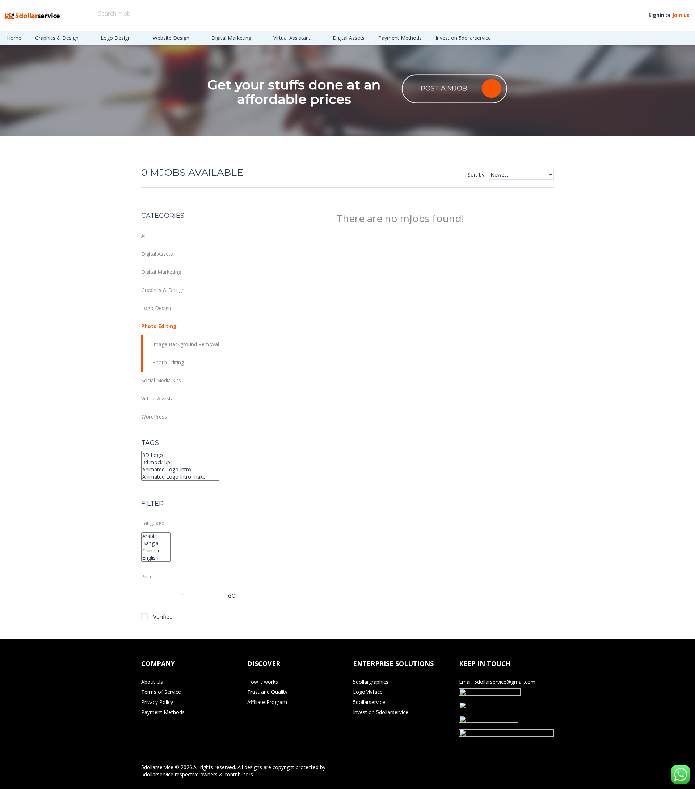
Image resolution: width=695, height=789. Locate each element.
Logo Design (116, 37)
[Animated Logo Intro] (180, 469)
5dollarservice (369, 702)
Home (14, 37)
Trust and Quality (267, 691)
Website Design (172, 37)
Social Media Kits (161, 380)
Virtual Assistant (292, 37)
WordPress (154, 416)
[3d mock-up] (180, 462)
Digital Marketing (232, 37)
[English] (156, 557)
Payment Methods (400, 37)
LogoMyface (368, 691)
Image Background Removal (185, 344)
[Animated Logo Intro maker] (180, 476)
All (144, 235)
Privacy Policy (157, 702)
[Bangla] (156, 543)
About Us (152, 681)
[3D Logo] (180, 455)
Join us (681, 15)
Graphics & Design (57, 37)
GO (231, 595)
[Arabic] (156, 536)
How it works (262, 681)
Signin (656, 15)
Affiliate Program (267, 702)
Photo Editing (159, 326)
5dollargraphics (370, 681)
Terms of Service (161, 691)
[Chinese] (156, 550)
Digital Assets (349, 37)
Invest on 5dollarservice (463, 37)
